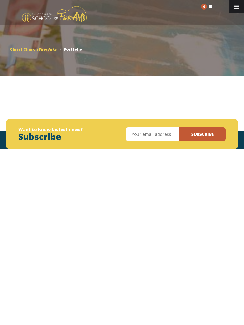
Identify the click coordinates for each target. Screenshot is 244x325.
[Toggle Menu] (236, 6)
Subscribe (202, 134)
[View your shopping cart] (210, 6)
